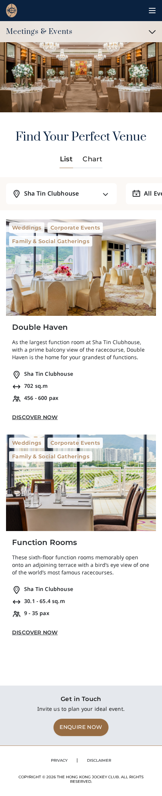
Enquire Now (81, 727)
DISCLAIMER (99, 760)
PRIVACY (59, 760)
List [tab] (66, 159)
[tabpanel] (81, 409)
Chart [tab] (92, 159)
